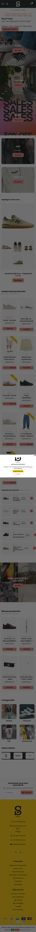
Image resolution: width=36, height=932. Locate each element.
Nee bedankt (18, 473)
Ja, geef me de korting (18, 471)
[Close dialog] (35, 455)
